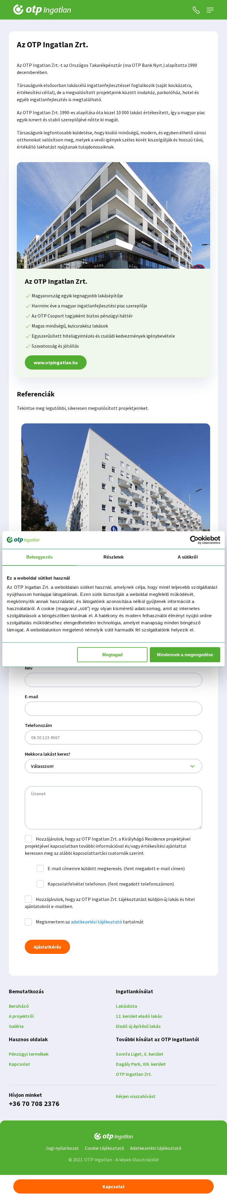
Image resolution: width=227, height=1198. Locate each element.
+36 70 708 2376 (34, 1103)
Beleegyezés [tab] (39, 557)
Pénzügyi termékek (28, 1054)
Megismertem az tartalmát (89, 922)
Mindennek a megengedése (185, 654)
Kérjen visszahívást (135, 1096)
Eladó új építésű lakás (138, 1026)
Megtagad (112, 654)
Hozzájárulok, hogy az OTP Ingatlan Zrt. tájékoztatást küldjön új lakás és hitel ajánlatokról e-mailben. (110, 902)
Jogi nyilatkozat (62, 1148)
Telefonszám (38, 725)
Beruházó (19, 1006)
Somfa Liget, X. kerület (139, 1054)
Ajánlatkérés (47, 947)
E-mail (31, 696)
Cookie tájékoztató (104, 1148)
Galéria (16, 1026)
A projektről (21, 1016)
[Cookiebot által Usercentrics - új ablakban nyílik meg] (194, 540)
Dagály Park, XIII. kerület (141, 1064)
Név (29, 668)
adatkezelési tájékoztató (96, 922)
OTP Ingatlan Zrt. (134, 1074)
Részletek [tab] (113, 557)
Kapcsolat (19, 1064)
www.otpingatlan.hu (56, 362)
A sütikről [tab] (188, 557)
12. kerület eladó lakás (139, 1016)
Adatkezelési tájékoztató (155, 1148)
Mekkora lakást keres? (47, 754)
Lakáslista (126, 1006)
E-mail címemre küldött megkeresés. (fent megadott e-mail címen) (116, 868)
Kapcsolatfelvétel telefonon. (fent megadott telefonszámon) (110, 884)
